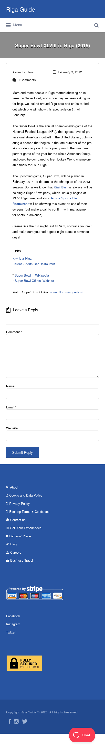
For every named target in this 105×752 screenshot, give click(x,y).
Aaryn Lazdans (23, 72)
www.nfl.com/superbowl (66, 292)
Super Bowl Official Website (34, 280)
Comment (14, 332)
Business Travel (21, 560)
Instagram (13, 624)
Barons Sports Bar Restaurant (33, 264)
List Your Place (20, 536)
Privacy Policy (19, 503)
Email (11, 407)
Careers (15, 552)
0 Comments (27, 79)
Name (11, 386)
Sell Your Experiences (26, 527)
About (14, 487)
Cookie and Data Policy (25, 495)
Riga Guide (20, 9)
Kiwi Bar (60, 187)
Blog (13, 544)
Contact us (18, 519)
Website (12, 428)
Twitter (10, 632)
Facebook (13, 616)
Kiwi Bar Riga (22, 258)
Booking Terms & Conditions (29, 511)
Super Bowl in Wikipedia (32, 275)
